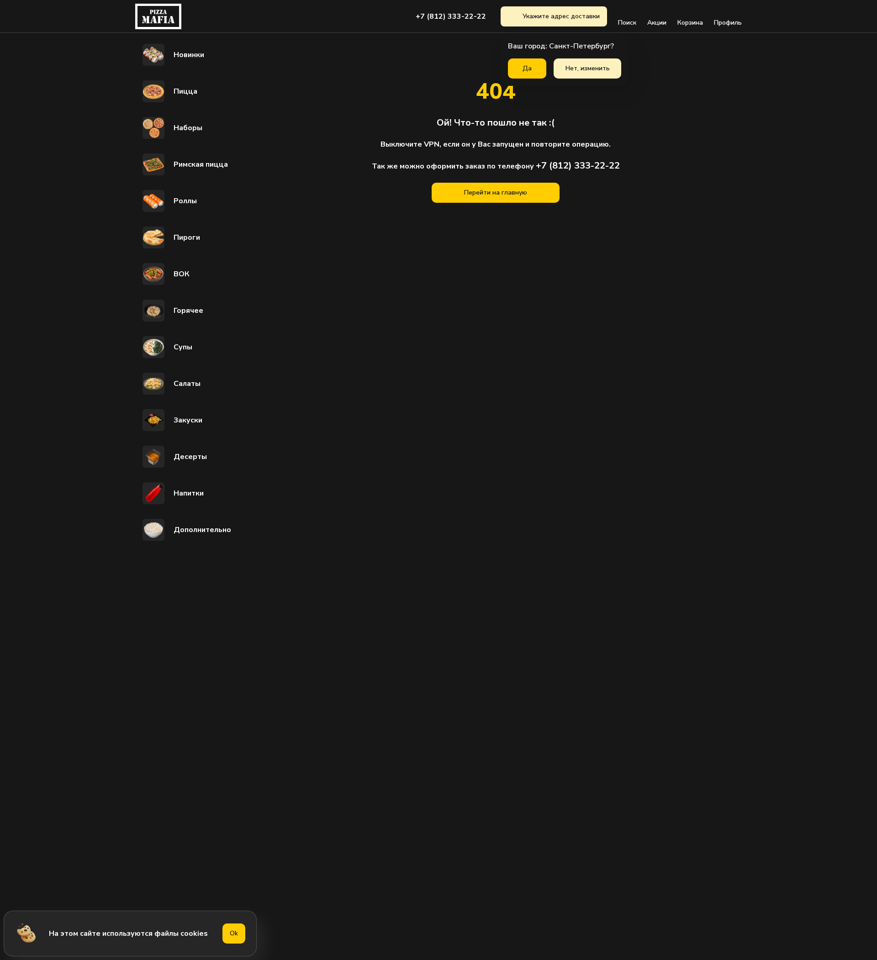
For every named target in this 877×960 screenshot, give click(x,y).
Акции (656, 22)
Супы (183, 347)
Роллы (185, 201)
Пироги (187, 237)
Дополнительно (202, 530)
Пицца (185, 91)
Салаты (187, 384)
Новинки (189, 55)
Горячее (188, 311)
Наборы (188, 128)
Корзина (690, 22)
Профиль (728, 22)
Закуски (188, 420)
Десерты (190, 457)
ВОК (182, 274)
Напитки (189, 493)
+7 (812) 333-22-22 (451, 16)
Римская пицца (201, 164)
